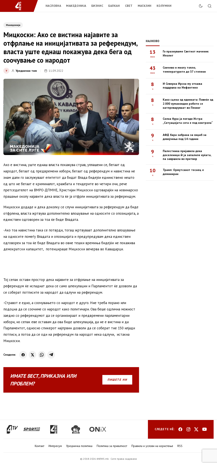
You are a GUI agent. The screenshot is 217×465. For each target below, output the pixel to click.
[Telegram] (51, 355)
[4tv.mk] (12, 429)
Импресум (55, 446)
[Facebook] (23, 355)
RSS (179, 446)
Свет (129, 6)
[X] (32, 355)
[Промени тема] (201, 6)
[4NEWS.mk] (20, 6)
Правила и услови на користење (152, 446)
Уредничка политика (79, 446)
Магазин (145, 6)
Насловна (53, 6)
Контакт (39, 446)
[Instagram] (188, 429)
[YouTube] (204, 429)
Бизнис (97, 6)
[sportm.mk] (31, 429)
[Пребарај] (210, 6)
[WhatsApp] (42, 355)
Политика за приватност (112, 446)
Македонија (76, 6)
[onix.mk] (97, 429)
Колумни (164, 6)
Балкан (114, 6)
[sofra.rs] (75, 429)
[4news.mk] (53, 429)
